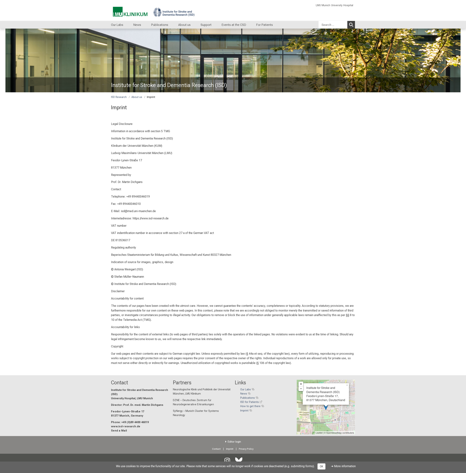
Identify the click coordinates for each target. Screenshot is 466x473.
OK (321, 466)
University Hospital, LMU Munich (132, 398)
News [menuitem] (137, 25)
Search (351, 25)
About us (136, 97)
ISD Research (119, 97)
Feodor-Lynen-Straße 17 (127, 411)
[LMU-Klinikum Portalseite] (133, 10)
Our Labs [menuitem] (117, 25)
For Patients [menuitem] (264, 25)
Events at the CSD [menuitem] (234, 25)
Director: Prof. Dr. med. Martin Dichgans (137, 405)
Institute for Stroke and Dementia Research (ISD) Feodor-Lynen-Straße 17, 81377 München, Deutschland (325, 394)
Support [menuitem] (206, 25)
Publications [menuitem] (159, 25)
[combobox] (337, 25)
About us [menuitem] (184, 25)
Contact (119, 382)
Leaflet (319, 432)
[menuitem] (127, 25)
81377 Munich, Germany (127, 415)
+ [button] (301, 384)
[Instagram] (227, 461)
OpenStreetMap (334, 432)
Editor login (234, 441)
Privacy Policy (246, 449)
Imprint (229, 449)
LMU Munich (323, 5)
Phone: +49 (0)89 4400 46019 (130, 422)
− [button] (301, 389)
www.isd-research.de (125, 426)
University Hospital (342, 5)
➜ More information (343, 466)
